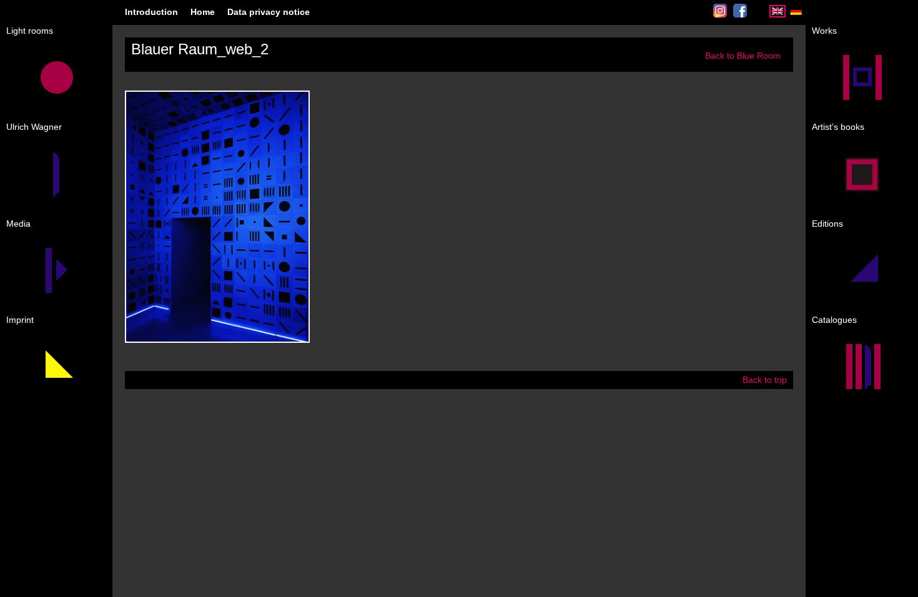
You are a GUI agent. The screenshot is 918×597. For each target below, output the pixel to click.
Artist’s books (838, 127)
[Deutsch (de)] (796, 14)
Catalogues (834, 320)
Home (202, 12)
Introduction (151, 12)
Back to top (765, 380)
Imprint (20, 320)
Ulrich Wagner (34, 127)
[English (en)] (777, 14)
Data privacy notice (268, 12)
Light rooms (29, 31)
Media (18, 224)
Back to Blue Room (743, 56)
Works (824, 31)
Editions (827, 224)
